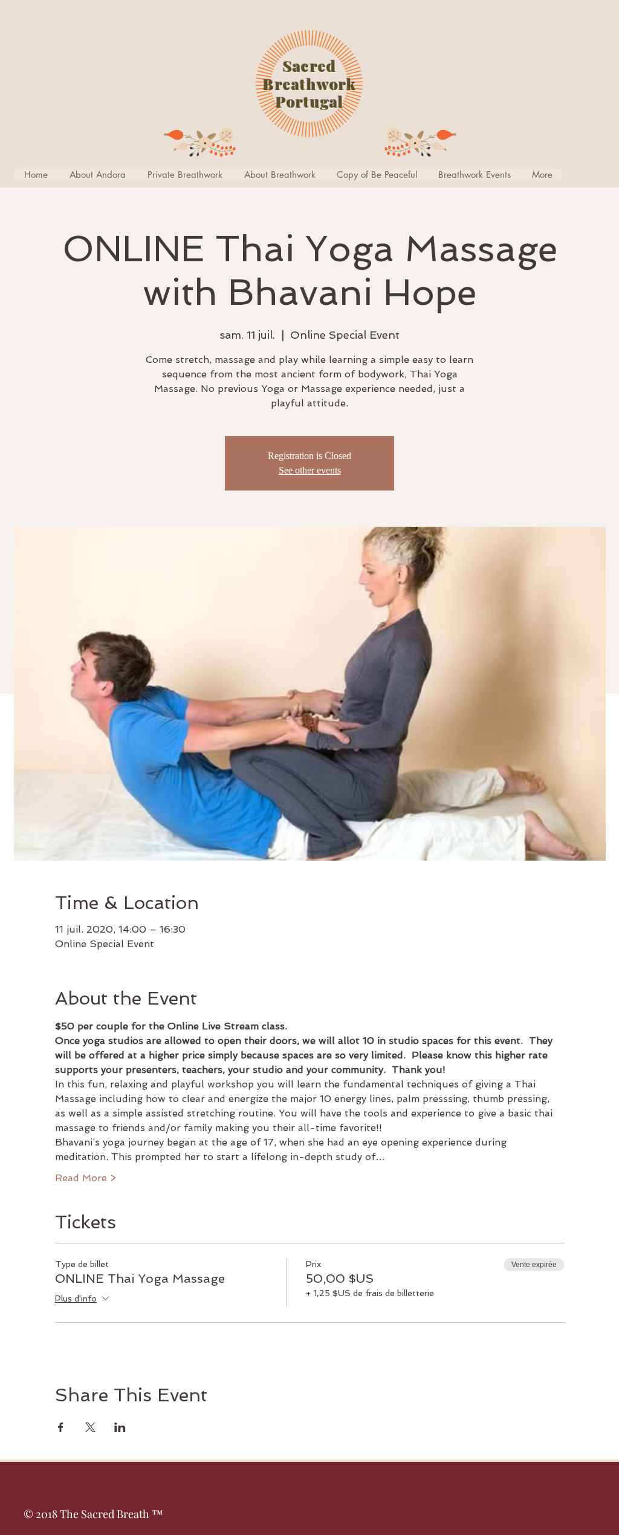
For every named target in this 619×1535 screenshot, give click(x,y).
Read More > (85, 1178)
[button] (376, 175)
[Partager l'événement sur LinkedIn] (120, 1427)
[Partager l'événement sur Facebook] (60, 1427)
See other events (310, 470)
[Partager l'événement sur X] (90, 1427)
